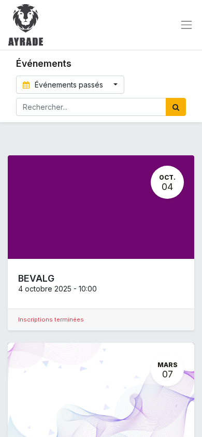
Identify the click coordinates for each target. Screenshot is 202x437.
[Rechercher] (176, 107)
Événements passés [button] (69, 84)
